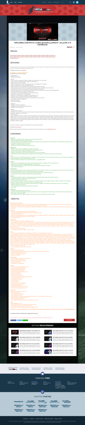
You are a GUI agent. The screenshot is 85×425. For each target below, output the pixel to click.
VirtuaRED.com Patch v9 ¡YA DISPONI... (30, 350)
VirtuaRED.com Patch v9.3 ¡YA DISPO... (63, 337)
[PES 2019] (19, 410)
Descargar (69, 319)
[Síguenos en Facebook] (74, 2)
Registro (50, 2)
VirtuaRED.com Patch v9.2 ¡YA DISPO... (30, 343)
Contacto (44, 2)
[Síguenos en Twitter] (77, 2)
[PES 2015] (42, 406)
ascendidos (25, 317)
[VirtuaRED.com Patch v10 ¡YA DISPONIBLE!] (15, 338)
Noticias (20, 2)
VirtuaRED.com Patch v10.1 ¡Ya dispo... (63, 330)
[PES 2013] (69, 47)
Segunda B (37, 317)
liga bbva (46, 317)
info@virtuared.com (51, 129)
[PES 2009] (42, 401)
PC (73, 47)
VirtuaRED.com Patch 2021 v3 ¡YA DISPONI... (48, 368)
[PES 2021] (42, 410)
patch (21, 317)
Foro (15, 2)
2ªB (19, 317)
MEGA (16, 127)
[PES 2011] (66, 401)
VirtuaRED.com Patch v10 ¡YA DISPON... (30, 337)
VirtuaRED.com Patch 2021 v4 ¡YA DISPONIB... (25, 368)
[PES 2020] (31, 410)
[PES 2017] (66, 406)
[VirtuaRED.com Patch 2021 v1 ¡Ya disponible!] (48, 351)
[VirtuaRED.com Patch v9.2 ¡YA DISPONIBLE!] (15, 345)
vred (43, 317)
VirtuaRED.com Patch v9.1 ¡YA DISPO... (63, 343)
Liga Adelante (29, 317)
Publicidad (32, 418)
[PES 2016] (54, 406)
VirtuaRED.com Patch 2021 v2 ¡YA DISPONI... (60, 368)
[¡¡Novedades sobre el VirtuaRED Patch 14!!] (15, 332)
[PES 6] (19, 401)
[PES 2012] (19, 406)
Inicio (11, 2)
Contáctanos (25, 418)
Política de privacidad (49, 418)
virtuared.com (50, 317)
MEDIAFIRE (19, 127)
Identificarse (56, 2)
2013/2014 (33, 317)
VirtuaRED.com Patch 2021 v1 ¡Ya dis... (63, 350)
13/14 (12, 317)
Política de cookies (58, 418)
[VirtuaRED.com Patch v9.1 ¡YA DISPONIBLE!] (48, 345)
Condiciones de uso (39, 418)
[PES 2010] (54, 401)
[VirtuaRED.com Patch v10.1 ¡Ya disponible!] (48, 332)
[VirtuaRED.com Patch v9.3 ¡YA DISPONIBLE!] (48, 338)
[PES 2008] (31, 401)
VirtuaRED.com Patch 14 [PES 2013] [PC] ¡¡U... (36, 368)
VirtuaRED (15, 317)
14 (17, 317)
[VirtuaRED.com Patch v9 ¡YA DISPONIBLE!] (15, 351)
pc (18, 317)
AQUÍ (37, 313)
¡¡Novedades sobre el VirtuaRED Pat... (30, 330)
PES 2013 (40, 317)
